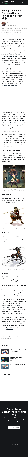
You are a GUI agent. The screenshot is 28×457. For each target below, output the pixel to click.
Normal (21, 120)
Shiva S (9, 23)
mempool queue (13, 56)
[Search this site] (23, 2)
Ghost (25, 444)
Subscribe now (15, 427)
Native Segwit (15, 122)
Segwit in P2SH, (6, 122)
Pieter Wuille (16, 85)
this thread (14, 296)
